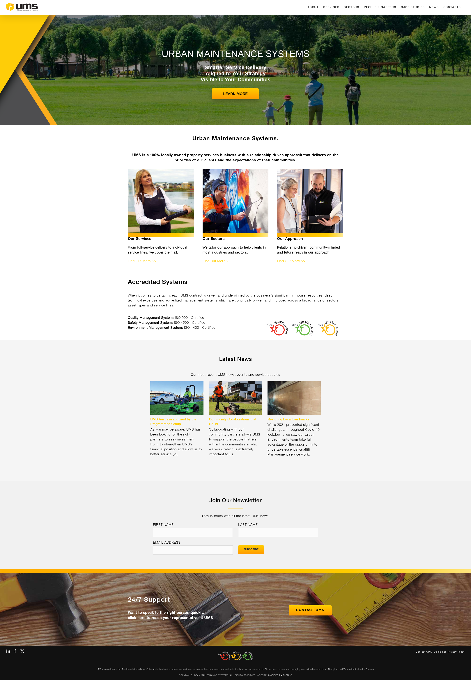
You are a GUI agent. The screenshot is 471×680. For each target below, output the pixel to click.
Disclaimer (440, 652)
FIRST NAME (163, 525)
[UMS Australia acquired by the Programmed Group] (176, 398)
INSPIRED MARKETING (280, 675)
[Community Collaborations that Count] (235, 398)
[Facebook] (15, 651)
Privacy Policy (456, 652)
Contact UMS (424, 652)
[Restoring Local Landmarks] (294, 398)
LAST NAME (248, 525)
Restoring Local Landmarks (288, 419)
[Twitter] (22, 651)
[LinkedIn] (8, 651)
